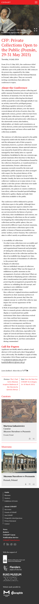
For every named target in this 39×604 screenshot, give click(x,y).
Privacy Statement (10, 521)
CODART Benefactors (11, 540)
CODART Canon (9, 535)
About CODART (10, 506)
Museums (7, 495)
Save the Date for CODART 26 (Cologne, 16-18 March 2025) (29, 381)
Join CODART (8, 515)
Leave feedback (7, 371)
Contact (7, 524)
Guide (6, 492)
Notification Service (10, 537)
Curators (7, 498)
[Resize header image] (36, 30)
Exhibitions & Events (11, 501)
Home (4, 30)
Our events (7, 509)
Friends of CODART (10, 512)
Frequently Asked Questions (13, 518)
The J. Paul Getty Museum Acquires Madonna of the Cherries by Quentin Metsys (10, 384)
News (11, 30)
